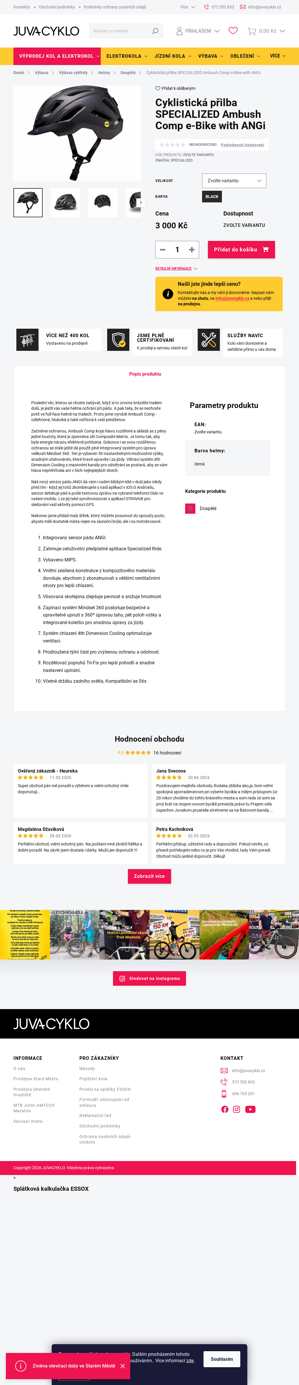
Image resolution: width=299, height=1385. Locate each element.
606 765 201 (243, 1093)
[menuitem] (57, 56)
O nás (19, 1068)
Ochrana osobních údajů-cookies (105, 1139)
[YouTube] (250, 1108)
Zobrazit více (149, 876)
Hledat (155, 31)
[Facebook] (224, 1108)
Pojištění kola (93, 1078)
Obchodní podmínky (57, 7)
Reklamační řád (95, 1115)
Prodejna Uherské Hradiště (31, 1092)
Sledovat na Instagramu (154, 978)
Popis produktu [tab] (145, 374)
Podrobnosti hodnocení (242, 145)
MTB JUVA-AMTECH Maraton (34, 1108)
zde (190, 1360)
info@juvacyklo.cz (232, 298)
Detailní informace (173, 269)
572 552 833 (243, 1082)
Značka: (174, 160)
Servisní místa (28, 1121)
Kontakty (21, 7)
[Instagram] (236, 1108)
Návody (87, 1068)
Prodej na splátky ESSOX (105, 1089)
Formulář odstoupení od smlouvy (104, 1102)
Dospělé (208, 508)
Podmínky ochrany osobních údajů (115, 7)
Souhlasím (222, 1359)
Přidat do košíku (235, 249)
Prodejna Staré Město (35, 1078)
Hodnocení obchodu (149, 739)
